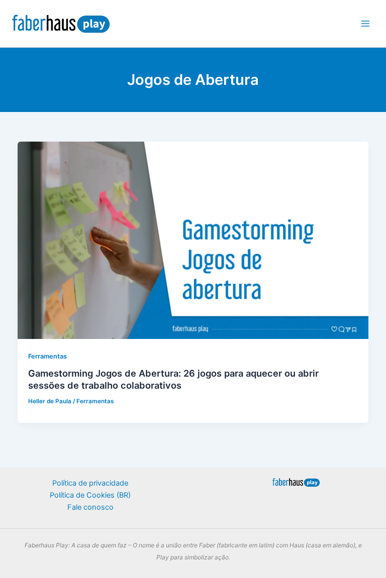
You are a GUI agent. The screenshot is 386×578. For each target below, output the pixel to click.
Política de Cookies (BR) (90, 495)
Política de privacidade (90, 483)
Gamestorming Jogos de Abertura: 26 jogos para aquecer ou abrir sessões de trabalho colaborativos (173, 379)
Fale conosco (90, 507)
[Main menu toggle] (365, 23)
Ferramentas (47, 356)
